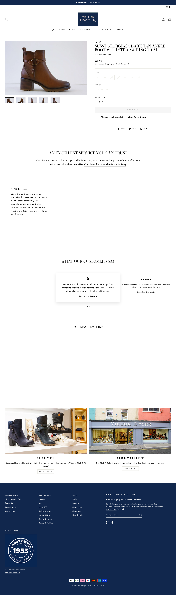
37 (105, 77)
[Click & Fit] (46, 431)
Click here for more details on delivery (105, 164)
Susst (98, 42)
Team (40, 503)
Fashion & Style (44, 515)
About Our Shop (45, 495)
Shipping (108, 64)
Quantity (100, 97)
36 (98, 77)
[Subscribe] (140, 514)
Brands (119, 30)
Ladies (72, 30)
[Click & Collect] (130, 431)
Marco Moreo (77, 507)
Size (97, 73)
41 (132, 77)
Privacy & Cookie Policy (13, 499)
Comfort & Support (45, 519)
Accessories (86, 30)
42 (139, 77)
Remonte (75, 503)
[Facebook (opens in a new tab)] (112, 522)
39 (118, 77)
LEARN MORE (45, 471)
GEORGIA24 (102, 89)
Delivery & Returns (11, 495)
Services (42, 499)
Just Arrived (59, 30)
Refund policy (10, 511)
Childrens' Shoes (45, 511)
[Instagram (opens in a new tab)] (107, 522)
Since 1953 (43, 507)
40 (125, 77)
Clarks (74, 499)
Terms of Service (11, 507)
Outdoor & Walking (46, 523)
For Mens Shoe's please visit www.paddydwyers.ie (15, 570)
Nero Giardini (77, 515)
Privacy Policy (111, 509)
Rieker (74, 495)
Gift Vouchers (104, 30)
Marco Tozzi (76, 511)
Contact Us (9, 503)
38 (112, 77)
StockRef (100, 85)
